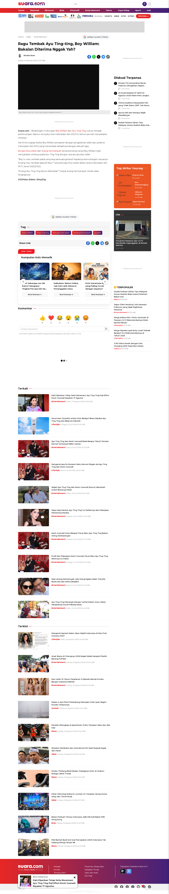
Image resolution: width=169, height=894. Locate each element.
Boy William (61, 131)
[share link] (108, 57)
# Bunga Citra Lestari (61, 233)
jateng (131, 16)
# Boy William (27, 233)
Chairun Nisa (138, 175)
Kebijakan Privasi (92, 870)
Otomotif (74, 10)
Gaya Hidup (123, 10)
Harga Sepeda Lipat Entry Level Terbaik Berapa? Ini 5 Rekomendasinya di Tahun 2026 (132, 333)
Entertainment (92, 10)
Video (29, 37)
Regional (142, 16)
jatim (123, 16)
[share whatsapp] (94, 57)
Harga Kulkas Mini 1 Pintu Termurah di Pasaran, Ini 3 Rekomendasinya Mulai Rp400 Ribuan (131, 320)
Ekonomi (49, 10)
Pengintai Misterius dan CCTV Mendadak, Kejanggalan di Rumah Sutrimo (131, 243)
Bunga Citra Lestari (27, 151)
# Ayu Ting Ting (43, 233)
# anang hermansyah (82, 233)
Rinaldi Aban (29, 55)
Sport (138, 10)
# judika (98, 233)
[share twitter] (98, 57)
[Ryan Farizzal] (124, 203)
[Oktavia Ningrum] (125, 195)
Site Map (88, 876)
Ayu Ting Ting (79, 131)
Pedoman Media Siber (94, 866)
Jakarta (108, 16)
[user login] (144, 4)
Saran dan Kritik (91, 873)
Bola (62, 10)
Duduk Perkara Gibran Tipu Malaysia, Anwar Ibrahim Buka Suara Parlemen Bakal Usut (134, 125)
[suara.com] (31, 4)
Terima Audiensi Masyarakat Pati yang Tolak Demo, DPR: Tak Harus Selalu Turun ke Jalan (133, 105)
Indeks (150, 10)
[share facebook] (89, 57)
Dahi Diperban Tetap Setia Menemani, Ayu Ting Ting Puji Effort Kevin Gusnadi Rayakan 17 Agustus (54, 883)
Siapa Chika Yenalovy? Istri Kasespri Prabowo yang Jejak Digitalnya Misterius (130, 307)
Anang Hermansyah (51, 151)
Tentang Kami (60, 873)
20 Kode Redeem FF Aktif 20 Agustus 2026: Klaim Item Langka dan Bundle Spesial (133, 95)
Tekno (109, 10)
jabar (116, 16)
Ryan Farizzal (139, 202)
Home (21, 10)
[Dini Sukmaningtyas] (124, 185)
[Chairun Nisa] (123, 176)
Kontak (57, 870)
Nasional (34, 10)
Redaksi (57, 866)
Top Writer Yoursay (129, 168)
